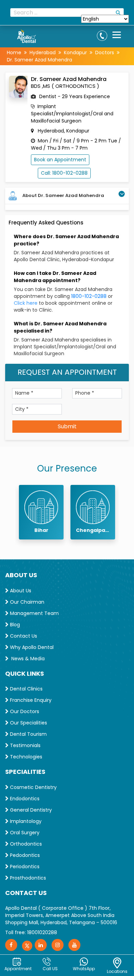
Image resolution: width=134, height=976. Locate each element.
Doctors (104, 52)
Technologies (25, 756)
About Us (20, 590)
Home (14, 52)
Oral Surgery (24, 832)
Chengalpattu (93, 530)
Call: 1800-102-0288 (64, 173)
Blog (14, 624)
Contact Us (23, 635)
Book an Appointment (60, 159)
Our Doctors (24, 711)
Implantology (25, 821)
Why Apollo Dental (31, 647)
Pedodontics (24, 855)
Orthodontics (25, 843)
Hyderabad (43, 52)
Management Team (34, 613)
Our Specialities (28, 722)
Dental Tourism (28, 734)
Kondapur (75, 52)
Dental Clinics (26, 688)
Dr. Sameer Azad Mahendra (39, 59)
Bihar (41, 530)
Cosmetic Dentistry (33, 787)
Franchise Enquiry (30, 700)
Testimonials (25, 745)
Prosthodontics (27, 877)
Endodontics (24, 798)
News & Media (27, 658)
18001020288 (42, 932)
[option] (41, 512)
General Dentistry (30, 809)
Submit (67, 426)
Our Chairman (26, 602)
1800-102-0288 (89, 296)
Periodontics (24, 866)
